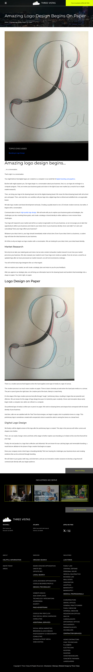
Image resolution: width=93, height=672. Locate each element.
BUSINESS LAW (68, 577)
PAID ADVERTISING (40, 607)
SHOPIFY (36, 604)
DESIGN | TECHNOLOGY (41, 587)
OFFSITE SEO (37, 571)
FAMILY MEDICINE (69, 608)
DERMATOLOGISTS (70, 627)
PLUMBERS (67, 645)
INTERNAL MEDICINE (70, 611)
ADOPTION (67, 585)
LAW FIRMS (67, 560)
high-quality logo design (28, 212)
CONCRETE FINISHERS (71, 658)
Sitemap (55, 666)
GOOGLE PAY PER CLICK (41, 613)
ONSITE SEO (37, 568)
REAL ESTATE (68, 579)
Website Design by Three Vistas (69, 666)
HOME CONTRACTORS (71, 639)
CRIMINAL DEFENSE (70, 568)
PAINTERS (66, 653)
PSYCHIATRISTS (68, 624)
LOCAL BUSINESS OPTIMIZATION (44, 581)
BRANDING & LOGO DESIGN (43, 631)
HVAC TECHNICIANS (70, 642)
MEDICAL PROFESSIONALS (73, 594)
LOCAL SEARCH (39, 575)
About (5, 555)
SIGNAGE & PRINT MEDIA (42, 639)
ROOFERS (66, 650)
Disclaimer (47, 666)
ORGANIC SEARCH (40, 560)
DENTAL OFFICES (69, 603)
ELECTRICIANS (68, 648)
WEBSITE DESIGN (39, 593)
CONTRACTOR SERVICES (72, 633)
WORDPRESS (37, 601)
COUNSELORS (68, 630)
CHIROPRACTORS (69, 600)
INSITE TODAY (8, 566)
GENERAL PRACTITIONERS (72, 605)
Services (36, 555)
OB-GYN (66, 616)
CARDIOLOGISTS (69, 619)
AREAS (5, 568)
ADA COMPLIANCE (39, 596)
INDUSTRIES (67, 555)
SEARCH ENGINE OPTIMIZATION (44, 566)
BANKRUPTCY (68, 588)
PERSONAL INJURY (70, 571)
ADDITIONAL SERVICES (41, 622)
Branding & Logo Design (17, 153)
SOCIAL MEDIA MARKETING (42, 628)
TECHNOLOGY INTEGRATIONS (43, 598)
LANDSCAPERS (68, 661)
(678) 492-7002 (68, 525)
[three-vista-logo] (44, 1)
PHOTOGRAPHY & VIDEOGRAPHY (45, 634)
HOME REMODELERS (70, 656)
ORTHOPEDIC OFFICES (71, 622)
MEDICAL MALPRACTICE (72, 574)
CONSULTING (37, 619)
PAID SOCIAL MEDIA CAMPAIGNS (44, 616)
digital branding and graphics (65, 179)
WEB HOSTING (38, 642)
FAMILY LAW (67, 566)
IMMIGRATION (68, 582)
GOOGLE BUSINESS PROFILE (43, 583)
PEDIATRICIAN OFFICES (71, 613)
